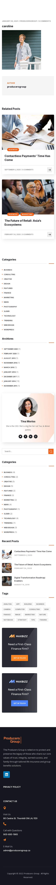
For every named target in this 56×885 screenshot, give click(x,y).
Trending (8, 320)
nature (42, 615)
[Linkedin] (6, 774)
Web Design (9, 325)
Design (7, 283)
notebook (8, 620)
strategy (22, 620)
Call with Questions (12, 830)
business (13, 150)
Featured (8, 288)
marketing (27, 214)
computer (19, 609)
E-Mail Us (8, 846)
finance (7, 293)
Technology (9, 316)
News (6, 302)
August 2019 (9, 358)
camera (7, 609)
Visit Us (7, 814)
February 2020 (10, 353)
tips (33, 620)
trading (43, 620)
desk (46, 609)
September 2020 (11, 349)
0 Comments (45, 21)
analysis (8, 604)
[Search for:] (28, 451)
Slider (7, 311)
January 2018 (9, 372)
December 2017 (10, 376)
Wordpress (9, 329)
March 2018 (9, 367)
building (28, 604)
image (17, 615)
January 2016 (9, 381)
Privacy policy (12, 787)
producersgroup (28, 21)
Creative (8, 279)
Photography (10, 306)
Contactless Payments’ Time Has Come (27, 158)
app (18, 604)
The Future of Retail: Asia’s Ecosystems (23, 222)
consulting (9, 274)
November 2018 (10, 363)
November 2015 (10, 386)
